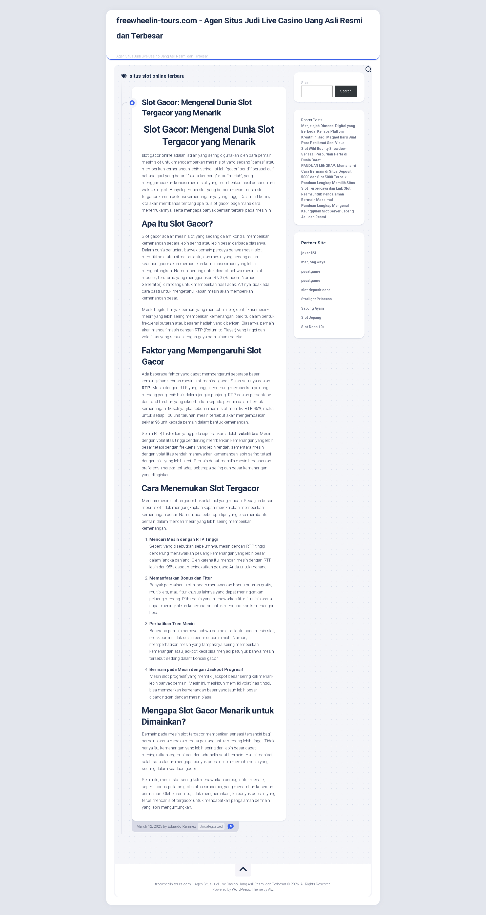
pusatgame (310, 271)
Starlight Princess (316, 299)
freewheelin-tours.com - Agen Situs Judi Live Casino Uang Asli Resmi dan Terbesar (239, 28)
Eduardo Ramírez (182, 826)
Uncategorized (211, 826)
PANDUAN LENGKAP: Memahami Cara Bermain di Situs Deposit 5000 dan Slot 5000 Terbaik (328, 171)
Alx (270, 889)
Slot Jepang (311, 317)
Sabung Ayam (312, 308)
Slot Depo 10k (313, 327)
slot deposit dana (316, 290)
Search (307, 83)
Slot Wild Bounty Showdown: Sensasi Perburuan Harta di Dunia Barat (325, 154)
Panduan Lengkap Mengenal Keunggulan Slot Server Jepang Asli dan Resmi (327, 211)
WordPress (241, 889)
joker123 (308, 253)
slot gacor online (157, 155)
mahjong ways (313, 262)
